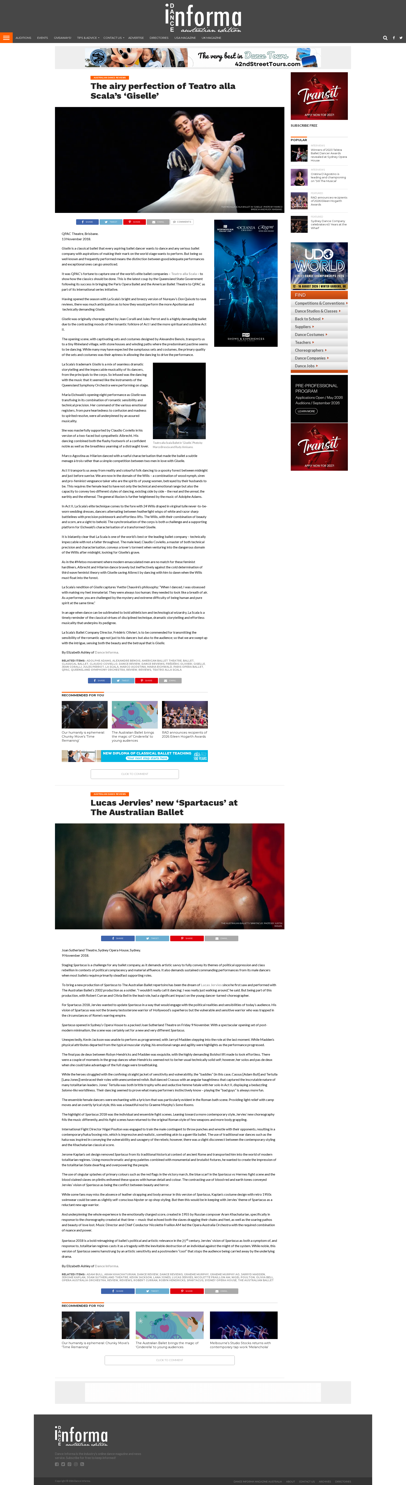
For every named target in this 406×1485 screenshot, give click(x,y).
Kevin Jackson (140, 1277)
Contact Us (112, 37)
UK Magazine (211, 37)
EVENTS (42, 37)
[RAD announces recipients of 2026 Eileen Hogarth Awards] (185, 727)
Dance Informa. (107, 652)
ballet (188, 660)
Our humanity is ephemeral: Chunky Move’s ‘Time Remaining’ (83, 736)
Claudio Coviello (104, 663)
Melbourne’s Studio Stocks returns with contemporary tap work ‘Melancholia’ (240, 1345)
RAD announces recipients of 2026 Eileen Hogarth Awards (184, 734)
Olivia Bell (264, 1277)
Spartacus (195, 1280)
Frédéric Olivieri (179, 663)
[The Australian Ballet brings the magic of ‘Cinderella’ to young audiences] (135, 727)
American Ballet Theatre (162, 660)
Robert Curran (145, 1280)
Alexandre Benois (126, 660)
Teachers (303, 342)
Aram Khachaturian (120, 1274)
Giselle (199, 663)
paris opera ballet (188, 666)
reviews (145, 669)
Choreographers (309, 350)
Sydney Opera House (221, 1280)
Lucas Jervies (211, 985)
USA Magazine (185, 37)
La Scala (112, 666)
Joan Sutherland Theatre (107, 1277)
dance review (129, 663)
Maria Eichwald (159, 666)
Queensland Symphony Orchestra (98, 669)
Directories (159, 37)
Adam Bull (94, 1274)
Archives (325, 1481)
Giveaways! (62, 37)
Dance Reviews (153, 663)
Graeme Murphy (196, 1274)
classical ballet (75, 663)
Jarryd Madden (253, 1274)
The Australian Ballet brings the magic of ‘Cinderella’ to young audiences (133, 736)
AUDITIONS (23, 37)
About (290, 1481)
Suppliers (303, 326)
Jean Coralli (72, 666)
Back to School (308, 318)
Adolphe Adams (98, 660)
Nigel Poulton (243, 1277)
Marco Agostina (133, 666)
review (131, 669)
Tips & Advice (87, 37)
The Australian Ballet (256, 1280)
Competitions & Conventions (320, 303)
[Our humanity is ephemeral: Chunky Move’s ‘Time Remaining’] (85, 727)
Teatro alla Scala (184, 274)
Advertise (136, 37)
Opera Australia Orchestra (84, 1280)
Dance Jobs (305, 366)
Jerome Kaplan (73, 1277)
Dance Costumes (309, 334)
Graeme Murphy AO (225, 1274)
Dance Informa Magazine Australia (258, 1481)
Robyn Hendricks (172, 1280)
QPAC (66, 669)
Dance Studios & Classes (316, 311)
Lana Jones (162, 1277)
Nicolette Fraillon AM (212, 1277)
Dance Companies (310, 358)
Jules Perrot (93, 666)
